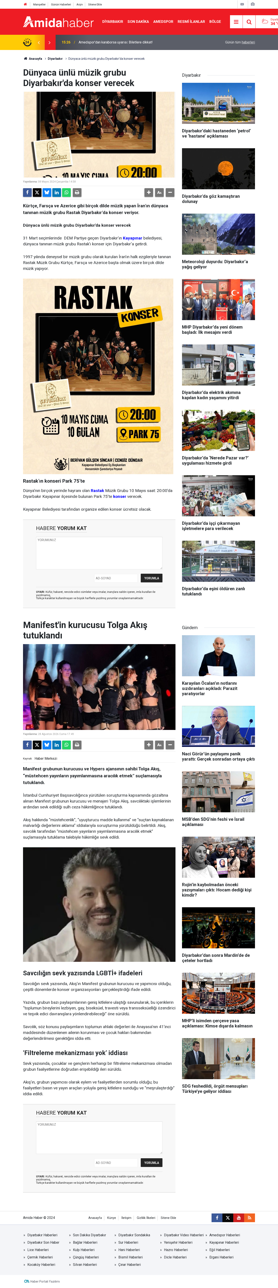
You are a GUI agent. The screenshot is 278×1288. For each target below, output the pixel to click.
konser (119, 496)
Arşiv (79, 4)
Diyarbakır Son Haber (43, 1242)
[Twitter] (37, 192)
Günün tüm (240, 42)
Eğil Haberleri (219, 1250)
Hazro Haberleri (176, 1250)
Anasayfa (35, 58)
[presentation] (38, 42)
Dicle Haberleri (175, 1257)
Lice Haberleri (38, 1250)
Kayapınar (132, 238)
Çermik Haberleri (40, 1257)
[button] (148, 192)
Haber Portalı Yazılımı (45, 1281)
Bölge (215, 21)
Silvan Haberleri (85, 1265)
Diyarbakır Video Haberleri (184, 1235)
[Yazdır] (77, 192)
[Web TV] (242, 4)
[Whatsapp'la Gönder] (66, 192)
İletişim (126, 1218)
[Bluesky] (47, 192)
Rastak (97, 490)
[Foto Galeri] (252, 4)
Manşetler (39, 4)
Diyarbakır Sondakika (134, 1235)
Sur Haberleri (128, 1242)
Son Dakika (138, 21)
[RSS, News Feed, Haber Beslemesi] (249, 1217)
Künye (111, 1218)
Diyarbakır (112, 21)
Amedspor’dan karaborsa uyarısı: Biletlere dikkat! (116, 42)
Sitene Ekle (95, 4)
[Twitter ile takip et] (227, 1217)
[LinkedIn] (56, 192)
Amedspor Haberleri (224, 1235)
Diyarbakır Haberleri (42, 1235)
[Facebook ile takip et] (217, 1217)
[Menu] (236, 22)
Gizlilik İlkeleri (146, 1218)
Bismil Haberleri (130, 1257)
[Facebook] (27, 192)
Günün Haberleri (61, 4)
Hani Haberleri (129, 1250)
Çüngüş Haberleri (86, 1257)
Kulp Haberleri (83, 1250)
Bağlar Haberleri (85, 1242)
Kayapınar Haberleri (224, 1242)
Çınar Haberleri (129, 1265)
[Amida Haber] (58, 21)
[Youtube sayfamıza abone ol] (238, 1217)
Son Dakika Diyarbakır (89, 1235)
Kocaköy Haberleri (41, 1265)
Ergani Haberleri (221, 1257)
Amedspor (163, 21)
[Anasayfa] (25, 4)
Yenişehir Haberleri (178, 1242)
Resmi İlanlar (191, 21)
